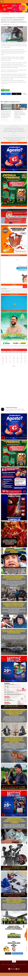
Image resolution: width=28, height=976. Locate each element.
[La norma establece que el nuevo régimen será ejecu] (14, 830)
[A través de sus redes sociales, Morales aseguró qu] (14, 776)
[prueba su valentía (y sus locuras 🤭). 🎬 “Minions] (14, 938)
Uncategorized (5, 14)
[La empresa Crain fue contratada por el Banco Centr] (14, 642)
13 (13, 358)
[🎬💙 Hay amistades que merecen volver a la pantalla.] (14, 480)
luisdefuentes (6, 24)
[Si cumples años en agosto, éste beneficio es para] (14, 426)
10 (2, 358)
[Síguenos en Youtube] (16, 969)
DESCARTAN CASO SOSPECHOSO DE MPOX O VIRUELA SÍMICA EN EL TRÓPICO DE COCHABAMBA (19, 114)
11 (6, 358)
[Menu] (26, 1)
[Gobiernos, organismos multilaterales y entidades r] (14, 911)
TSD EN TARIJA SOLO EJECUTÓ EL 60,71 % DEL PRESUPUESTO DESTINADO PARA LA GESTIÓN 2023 (6, 114)
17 (2, 360)
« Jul (13, 366)
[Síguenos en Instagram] (12, 969)
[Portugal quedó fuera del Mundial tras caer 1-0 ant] (14, 534)
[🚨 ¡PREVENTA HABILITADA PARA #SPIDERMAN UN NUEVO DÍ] (14, 507)
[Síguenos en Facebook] (9, 969)
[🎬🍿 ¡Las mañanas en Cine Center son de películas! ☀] (14, 669)
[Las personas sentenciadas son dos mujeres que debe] (14, 750)
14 (17, 358)
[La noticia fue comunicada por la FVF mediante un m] (14, 857)
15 (21, 358)
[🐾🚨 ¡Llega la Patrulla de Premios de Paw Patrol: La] (14, 453)
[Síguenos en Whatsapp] (14, 969)
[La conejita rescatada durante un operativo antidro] (14, 884)
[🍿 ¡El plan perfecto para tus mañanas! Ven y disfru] (14, 803)
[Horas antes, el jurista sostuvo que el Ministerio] (14, 615)
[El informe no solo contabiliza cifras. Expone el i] (14, 588)
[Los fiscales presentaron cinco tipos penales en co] (14, 561)
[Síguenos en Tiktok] (19, 969)
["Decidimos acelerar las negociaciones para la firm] (14, 723)
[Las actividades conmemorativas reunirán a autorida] (14, 696)
